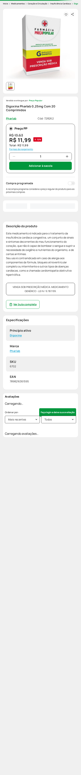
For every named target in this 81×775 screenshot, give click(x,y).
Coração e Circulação (37, 3)
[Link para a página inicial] (5, 3)
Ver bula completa (25, 304)
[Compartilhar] (72, 14)
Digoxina (16, 335)
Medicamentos (18, 3)
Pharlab (15, 351)
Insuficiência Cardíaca (60, 3)
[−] (13, 156)
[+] (67, 156)
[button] (40, 46)
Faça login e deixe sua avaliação (58, 412)
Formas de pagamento (21, 149)
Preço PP (21, 128)
